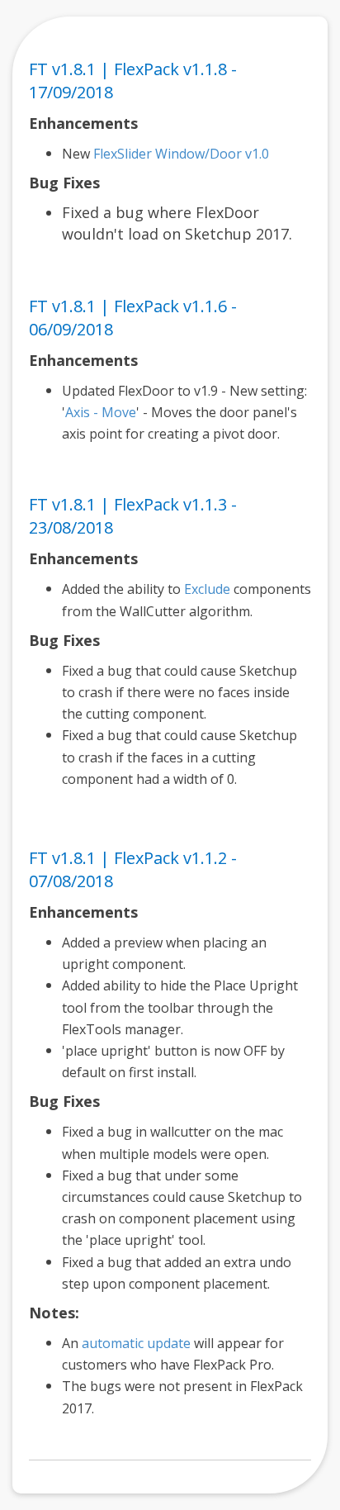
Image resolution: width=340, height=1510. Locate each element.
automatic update (136, 1343)
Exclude (207, 589)
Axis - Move (100, 412)
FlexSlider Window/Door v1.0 (181, 154)
